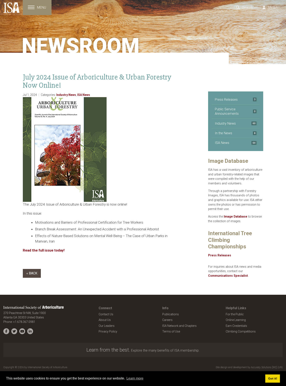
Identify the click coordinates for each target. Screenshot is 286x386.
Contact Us (106, 314)
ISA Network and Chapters (179, 325)
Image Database (235, 216)
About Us (105, 320)
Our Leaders (107, 325)
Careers (167, 320)
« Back (31, 273)
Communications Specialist (228, 276)
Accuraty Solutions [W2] (264, 367)
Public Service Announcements (235, 111)
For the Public (235, 314)
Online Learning (236, 320)
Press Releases (235, 100)
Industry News (66, 94)
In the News (235, 133)
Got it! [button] (272, 378)
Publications (170, 314)
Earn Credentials (236, 325)
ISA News (83, 94)
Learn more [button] (134, 378)
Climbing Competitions (241, 331)
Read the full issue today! (44, 250)
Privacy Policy (108, 331)
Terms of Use (171, 331)
